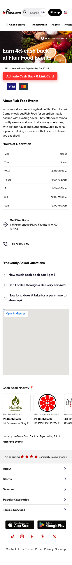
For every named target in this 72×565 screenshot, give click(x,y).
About (7, 468)
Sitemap (60, 549)
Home (6, 436)
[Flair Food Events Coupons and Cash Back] (17, 409)
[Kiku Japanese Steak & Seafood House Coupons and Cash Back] (48, 409)
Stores (7, 479)
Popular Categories (16, 499)
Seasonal (9, 489)
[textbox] (65, 12)
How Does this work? (56, 38)
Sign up (55, 12)
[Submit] (24, 12)
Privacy (49, 549)
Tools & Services (14, 509)
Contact (11, 549)
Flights (56, 25)
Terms (29, 549)
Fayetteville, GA (48, 436)
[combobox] (34, 12)
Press (39, 549)
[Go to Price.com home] (12, 12)
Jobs (20, 549)
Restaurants (39, 25)
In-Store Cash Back (24, 436)
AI (44, 12)
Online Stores (17, 25)
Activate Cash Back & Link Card (30, 76)
